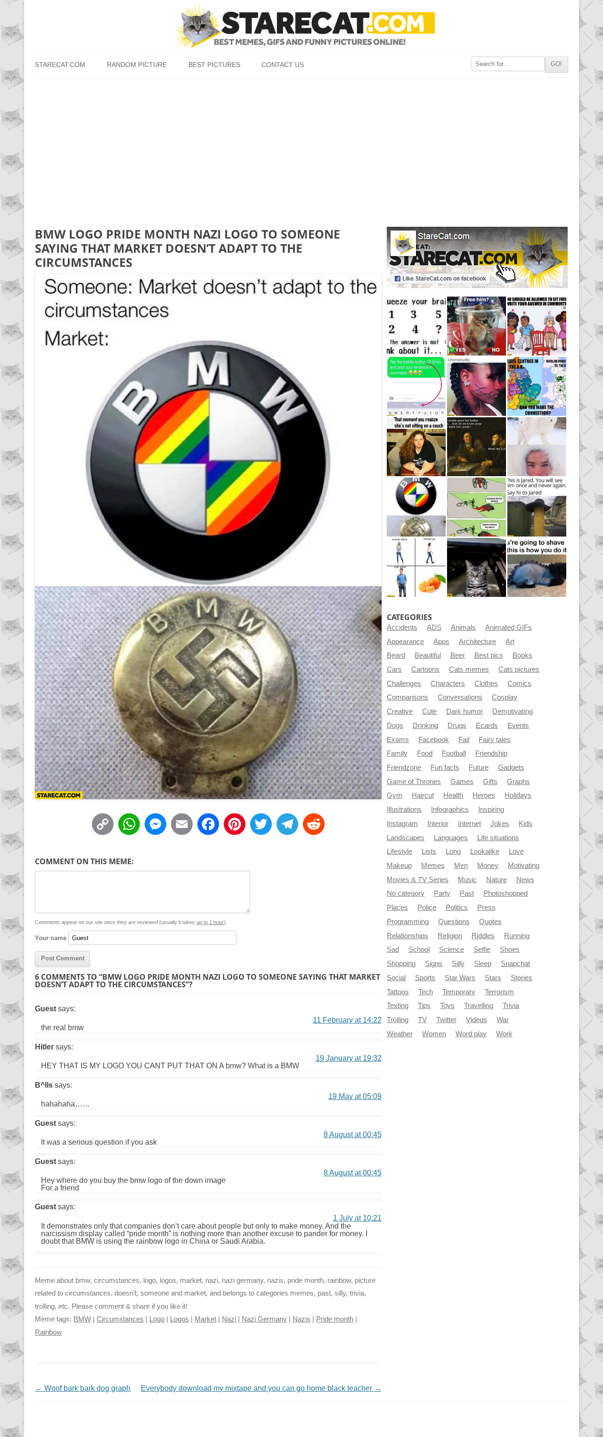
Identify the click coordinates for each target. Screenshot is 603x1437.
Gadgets (511, 767)
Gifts (490, 781)
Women (434, 1034)
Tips (424, 1005)
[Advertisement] (301, 149)
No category (405, 893)
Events (518, 725)
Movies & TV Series (417, 880)
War (503, 1020)
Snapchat (515, 963)
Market (205, 1319)
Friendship (491, 753)
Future (479, 767)
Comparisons (407, 697)
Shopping (401, 963)
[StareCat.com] (301, 26)
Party (442, 893)
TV (422, 1020)
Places (397, 907)
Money (487, 865)
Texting (397, 1005)
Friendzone (404, 767)
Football (454, 753)
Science (451, 949)
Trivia (511, 1005)
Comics (519, 683)
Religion (450, 936)
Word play (471, 1034)
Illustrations (404, 809)
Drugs (457, 725)
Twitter (446, 1020)
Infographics (450, 809)
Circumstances (120, 1319)
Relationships (407, 936)
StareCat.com (60, 64)
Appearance (405, 641)
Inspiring (491, 809)
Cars (394, 669)
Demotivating (512, 711)
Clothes (486, 683)
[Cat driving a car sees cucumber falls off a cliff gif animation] (476, 567)
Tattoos (398, 992)
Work (504, 1034)
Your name (50, 937)
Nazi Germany (264, 1319)
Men (461, 865)
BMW (82, 1319)
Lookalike (484, 851)
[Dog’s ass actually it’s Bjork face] (536, 446)
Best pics (488, 655)
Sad (393, 949)
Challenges (404, 683)
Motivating (523, 865)
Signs (433, 963)
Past (467, 893)
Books (522, 655)
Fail (463, 739)
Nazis (301, 1319)
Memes (433, 865)
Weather (400, 1034)
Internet (469, 823)
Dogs (395, 725)
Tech (425, 992)
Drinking (425, 725)
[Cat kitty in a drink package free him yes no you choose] (476, 326)
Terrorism (499, 992)
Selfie (481, 949)
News (525, 880)
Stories (521, 978)
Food (424, 753)
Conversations (460, 697)
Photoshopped (505, 893)
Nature (496, 880)
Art (509, 641)
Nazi (229, 1319)
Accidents (402, 627)
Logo (156, 1319)
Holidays (518, 795)
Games (461, 781)
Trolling (397, 1020)
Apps (441, 641)
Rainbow (48, 1332)
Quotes (490, 921)
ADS (434, 627)
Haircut (423, 795)
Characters (448, 683)
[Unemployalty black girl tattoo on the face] (476, 386)
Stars (493, 978)
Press (486, 907)
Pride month (334, 1319)
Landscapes (405, 838)
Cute (429, 711)
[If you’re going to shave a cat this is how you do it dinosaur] (536, 567)
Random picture (137, 64)
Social (396, 978)
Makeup (399, 865)
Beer (457, 655)
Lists (429, 851)
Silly (458, 963)
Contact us (282, 64)
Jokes (499, 823)
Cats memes (469, 669)
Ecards (487, 725)
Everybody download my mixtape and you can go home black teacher (261, 1388)
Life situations (498, 838)
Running (517, 936)
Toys (447, 1005)
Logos (179, 1319)
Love (516, 851)
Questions (454, 921)
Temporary (458, 992)
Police (426, 907)
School (419, 949)
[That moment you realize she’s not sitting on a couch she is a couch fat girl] (416, 446)
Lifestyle (399, 851)
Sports (425, 978)
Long (453, 851)
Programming (408, 921)
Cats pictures (518, 669)
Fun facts (445, 767)
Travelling (478, 1005)
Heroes (484, 795)
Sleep (482, 963)
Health (453, 795)
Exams (398, 739)
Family (397, 753)
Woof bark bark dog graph (82, 1388)
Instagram (402, 823)
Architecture (477, 641)
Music (467, 880)
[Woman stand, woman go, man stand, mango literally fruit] (416, 567)
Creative (400, 711)
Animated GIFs (508, 627)
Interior (437, 823)
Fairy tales (495, 739)
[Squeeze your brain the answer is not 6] (416, 326)
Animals (463, 627)
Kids (525, 823)
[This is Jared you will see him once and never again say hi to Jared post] (536, 507)
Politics (457, 907)
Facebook (433, 739)
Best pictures (214, 64)
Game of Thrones (414, 781)
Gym (394, 795)
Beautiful (428, 655)
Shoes (510, 949)
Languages (451, 838)
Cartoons (425, 669)
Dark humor (464, 711)
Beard (396, 655)
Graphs (518, 781)
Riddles (483, 936)
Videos (476, 1020)
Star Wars (460, 978)
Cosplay (504, 697)
